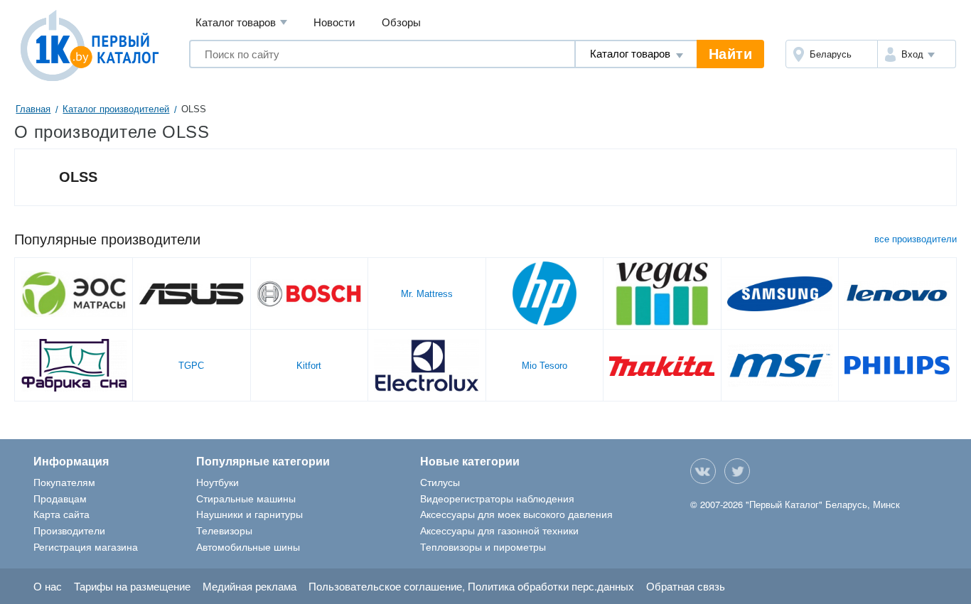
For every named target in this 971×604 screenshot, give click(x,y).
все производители (915, 239)
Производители (69, 530)
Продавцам (60, 498)
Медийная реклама (249, 585)
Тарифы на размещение (132, 585)
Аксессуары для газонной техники (499, 530)
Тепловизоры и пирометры (483, 546)
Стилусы (440, 482)
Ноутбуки (217, 482)
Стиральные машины (246, 498)
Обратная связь (685, 585)
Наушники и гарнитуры (249, 514)
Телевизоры (224, 530)
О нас (47, 585)
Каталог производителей (116, 109)
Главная (33, 109)
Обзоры (401, 21)
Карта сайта (61, 514)
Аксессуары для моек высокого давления (516, 514)
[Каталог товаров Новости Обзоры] (636, 54)
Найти (731, 54)
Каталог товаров (241, 21)
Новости (334, 21)
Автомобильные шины (248, 546)
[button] (917, 54)
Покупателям (64, 482)
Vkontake (703, 471)
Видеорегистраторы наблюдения (497, 498)
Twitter (737, 471)
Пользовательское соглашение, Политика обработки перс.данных (471, 585)
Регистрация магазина (85, 546)
